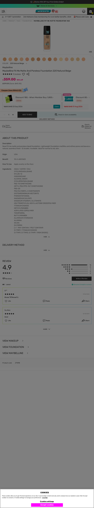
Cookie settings (47, 501)
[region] (47, 498)
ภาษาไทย (44, 497)
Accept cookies (47, 505)
